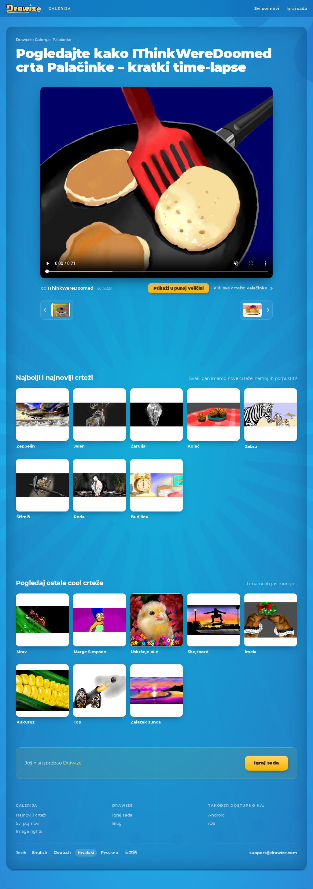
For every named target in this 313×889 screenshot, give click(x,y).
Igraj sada (296, 8)
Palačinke (62, 39)
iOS (211, 823)
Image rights (29, 831)
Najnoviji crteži (31, 815)
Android (216, 815)
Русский (109, 852)
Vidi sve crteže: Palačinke (240, 287)
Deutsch (62, 852)
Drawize (24, 39)
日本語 (131, 852)
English (39, 852)
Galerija (42, 39)
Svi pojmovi (266, 8)
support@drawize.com (273, 852)
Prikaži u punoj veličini (178, 288)
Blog (117, 823)
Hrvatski (86, 852)
